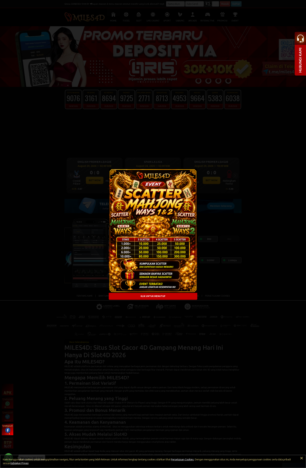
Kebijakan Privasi (19, 463)
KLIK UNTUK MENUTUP (153, 296)
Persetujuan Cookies (182, 459)
